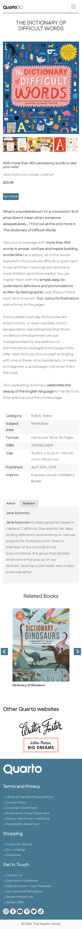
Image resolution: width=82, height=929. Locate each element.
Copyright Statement (21, 808)
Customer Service (19, 844)
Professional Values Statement (27, 813)
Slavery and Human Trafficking (28, 818)
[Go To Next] (76, 653)
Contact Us (14, 875)
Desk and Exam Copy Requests (28, 886)
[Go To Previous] (3, 653)
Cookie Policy (16, 802)
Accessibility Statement (23, 824)
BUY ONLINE (11, 197)
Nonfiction (39, 423)
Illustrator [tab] (29, 503)
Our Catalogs (15, 849)
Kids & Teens (41, 416)
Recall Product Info (19, 897)
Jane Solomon (18, 513)
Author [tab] (10, 503)
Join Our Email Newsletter (24, 891)
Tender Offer (15, 902)
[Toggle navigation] (73, 6)
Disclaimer (13, 855)
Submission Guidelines (22, 880)
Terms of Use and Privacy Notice (29, 797)
